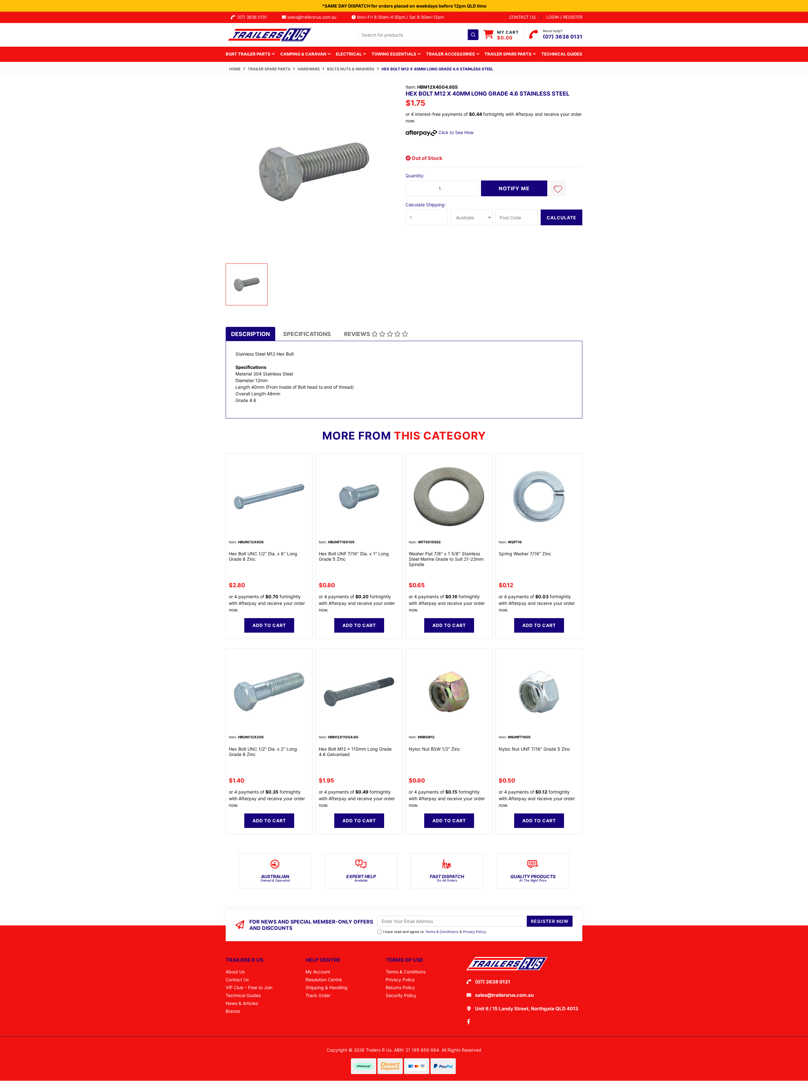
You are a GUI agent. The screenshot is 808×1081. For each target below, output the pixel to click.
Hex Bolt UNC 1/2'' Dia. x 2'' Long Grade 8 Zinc (263, 751)
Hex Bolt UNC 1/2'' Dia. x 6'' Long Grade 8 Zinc (263, 556)
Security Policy (401, 995)
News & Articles (242, 1003)
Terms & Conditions (441, 932)
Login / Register (564, 17)
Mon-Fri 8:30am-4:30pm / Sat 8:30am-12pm (400, 17)
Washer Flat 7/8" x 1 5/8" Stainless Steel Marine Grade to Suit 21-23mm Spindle (446, 559)
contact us (522, 17)
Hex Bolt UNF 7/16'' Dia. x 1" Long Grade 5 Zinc (354, 556)
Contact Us (237, 979)
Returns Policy (400, 987)
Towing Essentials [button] (394, 53)
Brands (233, 1011)
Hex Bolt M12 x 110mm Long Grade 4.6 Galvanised (355, 751)
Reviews (357, 334)
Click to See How (455, 132)
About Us (235, 971)
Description (250, 334)
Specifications (307, 334)
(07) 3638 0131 (253, 17)
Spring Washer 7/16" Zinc (525, 553)
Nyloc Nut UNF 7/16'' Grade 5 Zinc (534, 749)
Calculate (561, 217)
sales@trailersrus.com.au (314, 17)
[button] (558, 188)
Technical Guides (561, 53)
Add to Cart (269, 625)
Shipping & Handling (327, 987)
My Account (318, 971)
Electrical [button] (349, 53)
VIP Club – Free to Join (249, 987)
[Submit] (473, 34)
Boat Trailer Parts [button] (248, 53)
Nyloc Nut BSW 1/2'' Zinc (434, 749)
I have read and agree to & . (435, 932)
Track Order (318, 995)
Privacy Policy (474, 932)
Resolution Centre (324, 979)
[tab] (250, 334)
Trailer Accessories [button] (451, 53)
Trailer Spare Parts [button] (508, 53)
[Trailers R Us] (269, 34)
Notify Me (514, 188)
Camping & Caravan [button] (303, 53)
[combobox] (418, 34)
